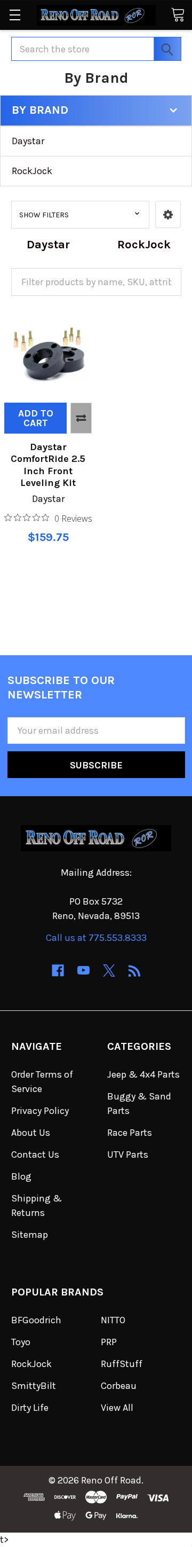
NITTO (113, 1320)
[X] (109, 970)
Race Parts (129, 1132)
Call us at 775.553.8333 (96, 938)
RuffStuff (121, 1364)
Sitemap (29, 1234)
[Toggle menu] (14, 14)
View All (117, 1407)
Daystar (28, 141)
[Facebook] (58, 970)
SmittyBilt (33, 1386)
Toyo (20, 1342)
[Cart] (177, 14)
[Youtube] (83, 970)
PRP (109, 1342)
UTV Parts (127, 1154)
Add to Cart (35, 418)
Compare (81, 418)
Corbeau (119, 1386)
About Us (30, 1132)
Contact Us (35, 1154)
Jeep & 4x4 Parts (143, 1074)
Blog (21, 1176)
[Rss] (135, 970)
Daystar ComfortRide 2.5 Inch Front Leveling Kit (48, 465)
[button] (168, 214)
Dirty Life (30, 1407)
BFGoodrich (36, 1320)
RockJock (32, 171)
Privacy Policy (40, 1111)
